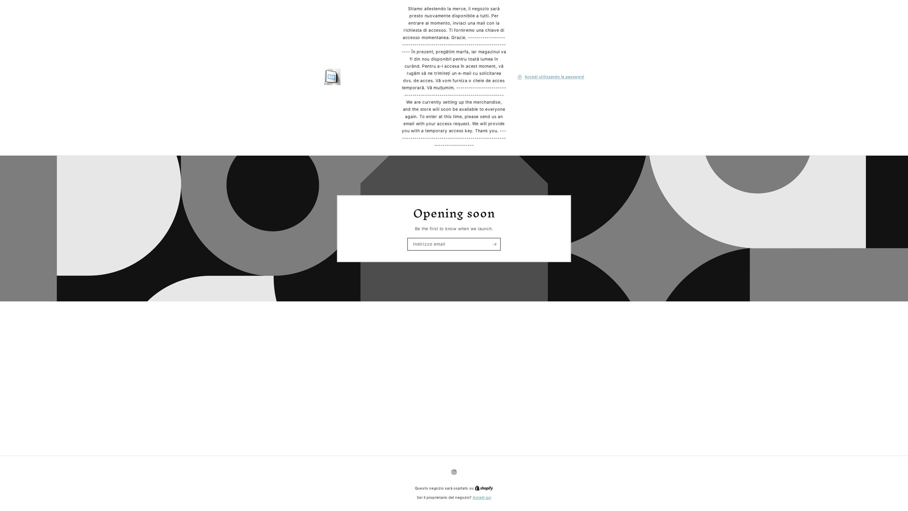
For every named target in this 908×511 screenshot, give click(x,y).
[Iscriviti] (494, 244)
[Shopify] (484, 488)
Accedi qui (482, 497)
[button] (550, 77)
